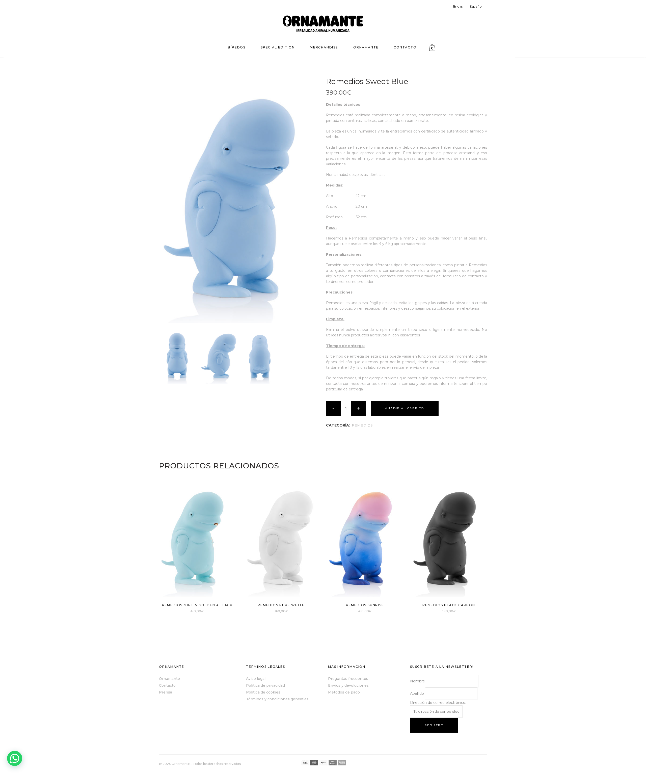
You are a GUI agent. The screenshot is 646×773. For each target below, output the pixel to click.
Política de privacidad (265, 685)
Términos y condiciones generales (277, 699)
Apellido (417, 693)
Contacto (167, 685)
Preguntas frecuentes (348, 678)
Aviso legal (255, 678)
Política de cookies (263, 692)
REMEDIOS (362, 425)
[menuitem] (459, 6)
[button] (14, 758)
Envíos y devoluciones (348, 685)
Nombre (417, 681)
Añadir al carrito (404, 408)
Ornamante (169, 678)
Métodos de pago (344, 692)
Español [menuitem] (476, 6)
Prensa (165, 692)
